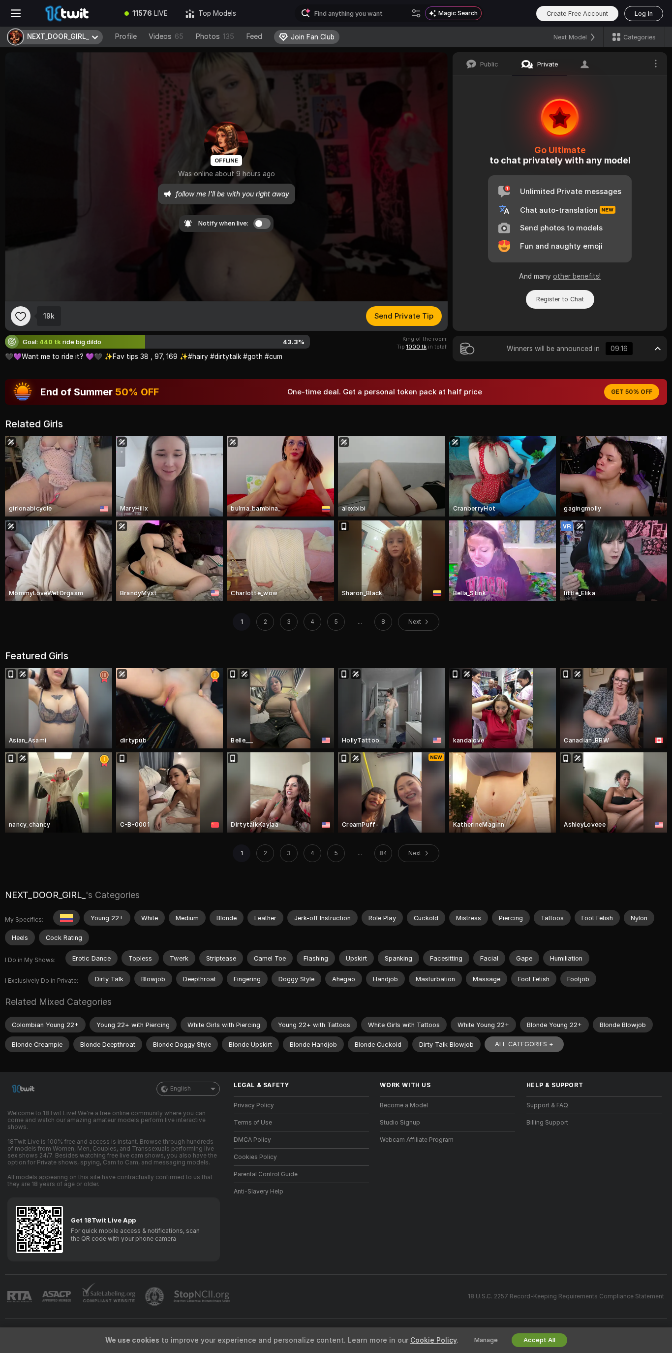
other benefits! (577, 276)
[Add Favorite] (21, 316)
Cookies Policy (255, 1157)
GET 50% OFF (631, 391)
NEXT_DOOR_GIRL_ (45, 895)
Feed (254, 36)
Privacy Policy (254, 1105)
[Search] (416, 13)
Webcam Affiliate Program (417, 1139)
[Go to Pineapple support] (155, 1296)
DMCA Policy (252, 1139)
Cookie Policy (433, 1340)
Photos (214, 36)
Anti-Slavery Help (258, 1191)
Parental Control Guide (266, 1174)
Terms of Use (253, 1122)
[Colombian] (66, 918)
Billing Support (547, 1122)
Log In (644, 13)
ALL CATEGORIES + (524, 1044)
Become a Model (404, 1105)
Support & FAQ (547, 1105)
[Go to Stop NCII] (203, 1296)
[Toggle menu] (15, 13)
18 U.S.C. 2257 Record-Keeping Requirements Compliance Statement (566, 1296)
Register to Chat (560, 299)
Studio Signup (400, 1122)
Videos (166, 36)
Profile (126, 36)
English (180, 1088)
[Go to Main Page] (73, 13)
